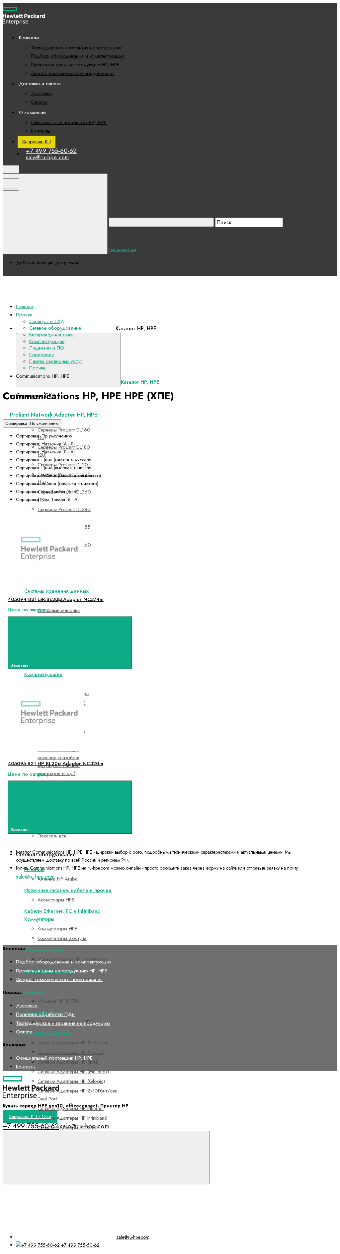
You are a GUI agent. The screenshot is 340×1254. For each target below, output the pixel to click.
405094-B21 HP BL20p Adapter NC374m (56, 599)
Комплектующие (43, 674)
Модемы (34, 991)
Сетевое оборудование (55, 328)
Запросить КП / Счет (30, 1116)
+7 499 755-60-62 (51, 150)
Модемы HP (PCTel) (59, 1001)
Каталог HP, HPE (136, 328)
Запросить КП (36, 141)
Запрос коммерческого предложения (73, 73)
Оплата (39, 102)
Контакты (40, 131)
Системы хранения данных (56, 591)
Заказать (20, 665)
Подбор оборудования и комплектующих (77, 56)
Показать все (52, 835)
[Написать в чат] (106, 1157)
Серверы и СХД (46, 321)
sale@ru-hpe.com (47, 157)
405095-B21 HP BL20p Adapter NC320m (55, 763)
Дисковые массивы (59, 610)
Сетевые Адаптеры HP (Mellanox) (73, 1071)
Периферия (41, 354)
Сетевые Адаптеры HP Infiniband (72, 1118)
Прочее (37, 367)
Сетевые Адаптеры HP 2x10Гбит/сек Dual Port (77, 1094)
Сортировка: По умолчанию (31, 423)
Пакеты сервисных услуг (55, 361)
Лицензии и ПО (46, 348)
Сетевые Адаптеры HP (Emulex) (71, 1052)
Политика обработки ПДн (45, 1014)
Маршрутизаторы (44, 949)
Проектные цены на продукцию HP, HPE (75, 64)
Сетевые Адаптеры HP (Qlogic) (71, 1081)
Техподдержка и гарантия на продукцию (76, 47)
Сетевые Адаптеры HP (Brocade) (73, 1042)
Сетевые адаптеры (46, 1033)
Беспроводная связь (52, 334)
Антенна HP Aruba (58, 879)
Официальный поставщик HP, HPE (69, 122)
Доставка (41, 93)
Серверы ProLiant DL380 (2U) (64, 513)
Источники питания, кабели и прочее (68, 890)
